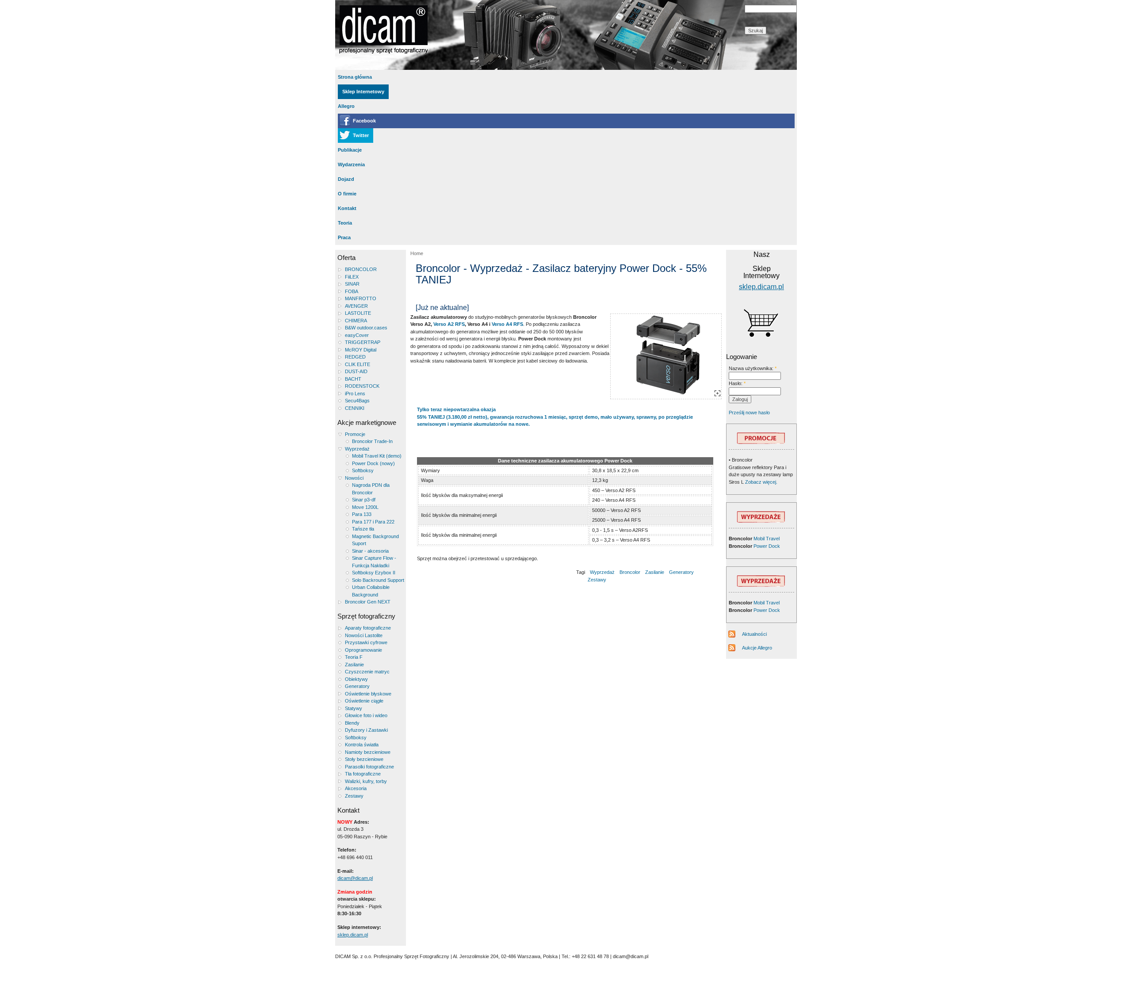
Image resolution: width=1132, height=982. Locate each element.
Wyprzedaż (357, 448)
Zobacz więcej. (760, 482)
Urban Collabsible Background (371, 591)
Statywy (353, 708)
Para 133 (361, 514)
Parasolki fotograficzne (369, 766)
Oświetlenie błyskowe (368, 693)
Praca (344, 237)
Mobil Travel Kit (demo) (377, 456)
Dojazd (346, 179)
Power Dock (766, 546)
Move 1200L (365, 507)
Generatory (357, 686)
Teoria (345, 222)
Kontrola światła (362, 744)
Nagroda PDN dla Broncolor (371, 488)
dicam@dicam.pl (355, 878)
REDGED (355, 356)
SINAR (352, 284)
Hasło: (737, 383)
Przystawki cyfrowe (366, 642)
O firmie (347, 193)
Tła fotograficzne (363, 773)
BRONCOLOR (361, 269)
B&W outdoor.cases (366, 327)
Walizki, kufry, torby (366, 781)
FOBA (351, 291)
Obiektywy (356, 679)
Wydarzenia (351, 164)
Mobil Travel (766, 538)
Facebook (364, 120)
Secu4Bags (357, 400)
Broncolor (630, 572)
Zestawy (354, 796)
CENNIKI (354, 408)
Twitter (361, 135)
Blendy (352, 723)
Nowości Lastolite (363, 635)
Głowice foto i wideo (366, 715)
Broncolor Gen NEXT (367, 601)
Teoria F (354, 657)
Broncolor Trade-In (372, 441)
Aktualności (754, 634)
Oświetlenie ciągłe (364, 700)
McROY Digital (360, 349)
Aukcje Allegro (757, 647)
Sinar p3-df (363, 499)
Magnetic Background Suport (375, 540)
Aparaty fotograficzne (368, 627)
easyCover (357, 335)
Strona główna (355, 77)
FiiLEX (352, 276)
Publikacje (350, 150)
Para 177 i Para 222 (373, 521)
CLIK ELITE (357, 364)
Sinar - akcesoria (370, 551)
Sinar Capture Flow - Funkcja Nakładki (374, 561)
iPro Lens (355, 393)
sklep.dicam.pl (352, 934)
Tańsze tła (363, 528)
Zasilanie (354, 664)
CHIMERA (356, 320)
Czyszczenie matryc (367, 671)
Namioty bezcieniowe (367, 752)
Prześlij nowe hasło (749, 412)
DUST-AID (356, 371)
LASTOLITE (358, 313)
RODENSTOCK (362, 386)
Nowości (354, 478)
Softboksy (363, 470)
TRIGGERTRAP (362, 342)
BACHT (353, 379)
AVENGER (356, 306)
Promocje (355, 434)
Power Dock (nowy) (373, 463)
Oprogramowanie (363, 650)
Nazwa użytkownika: (752, 368)
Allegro (346, 106)
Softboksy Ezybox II (373, 572)
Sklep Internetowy (363, 91)
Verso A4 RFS (507, 324)
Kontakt (347, 208)
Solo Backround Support (378, 580)
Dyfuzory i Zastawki (366, 730)
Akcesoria (356, 788)
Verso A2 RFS (449, 324)
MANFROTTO (360, 298)
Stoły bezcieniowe (364, 759)
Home (416, 253)
